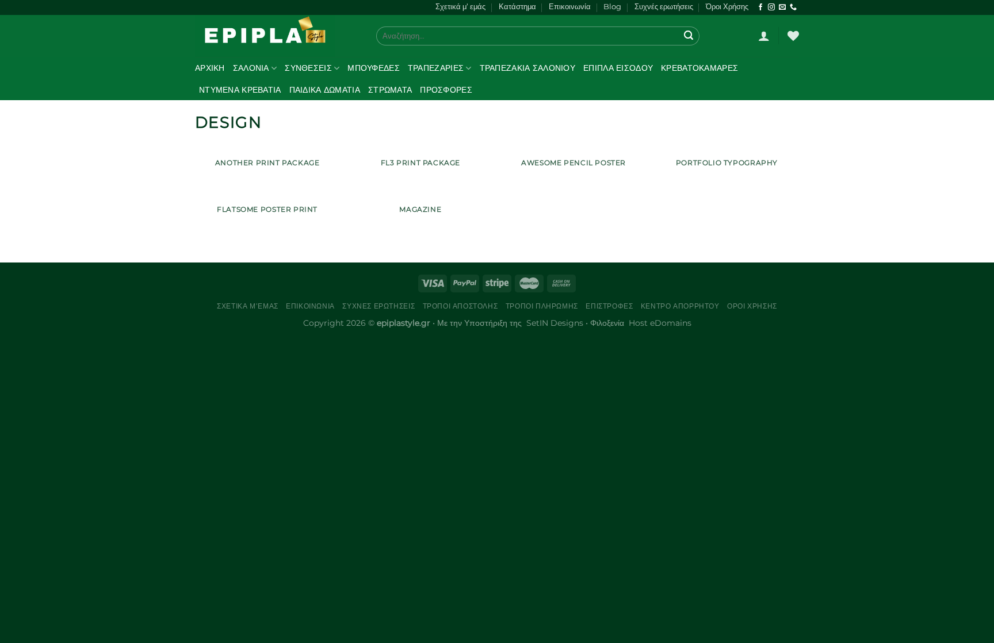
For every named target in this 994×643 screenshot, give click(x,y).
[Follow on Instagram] (771, 7)
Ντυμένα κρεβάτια (240, 90)
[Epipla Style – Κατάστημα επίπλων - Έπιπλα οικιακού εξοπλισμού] (277, 36)
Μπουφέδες (373, 68)
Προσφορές (446, 90)
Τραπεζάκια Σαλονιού (527, 68)
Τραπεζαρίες (436, 68)
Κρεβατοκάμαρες (699, 68)
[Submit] (689, 35)
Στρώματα (390, 90)
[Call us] (793, 7)
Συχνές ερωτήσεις (663, 6)
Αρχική (210, 68)
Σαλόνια (251, 68)
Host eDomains (660, 323)
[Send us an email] (782, 7)
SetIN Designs (554, 323)
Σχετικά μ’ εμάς (460, 6)
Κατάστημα (517, 6)
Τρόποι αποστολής (460, 306)
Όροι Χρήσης (727, 6)
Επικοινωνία (570, 6)
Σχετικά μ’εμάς (247, 306)
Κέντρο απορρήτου (680, 306)
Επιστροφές (609, 306)
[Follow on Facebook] (760, 7)
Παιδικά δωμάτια (324, 90)
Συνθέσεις (308, 68)
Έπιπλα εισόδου (618, 68)
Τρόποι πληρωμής (542, 306)
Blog (612, 6)
